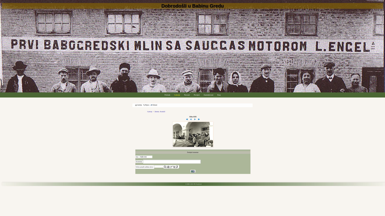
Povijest (197, 95)
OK (194, 171)
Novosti (187, 95)
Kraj (219, 95)
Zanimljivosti (208, 95)
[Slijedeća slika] (195, 119)
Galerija (149, 111)
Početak (167, 95)
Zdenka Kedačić (160, 111)
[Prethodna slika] (191, 119)
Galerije (177, 95)
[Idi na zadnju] (199, 119)
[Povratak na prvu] (187, 119)
